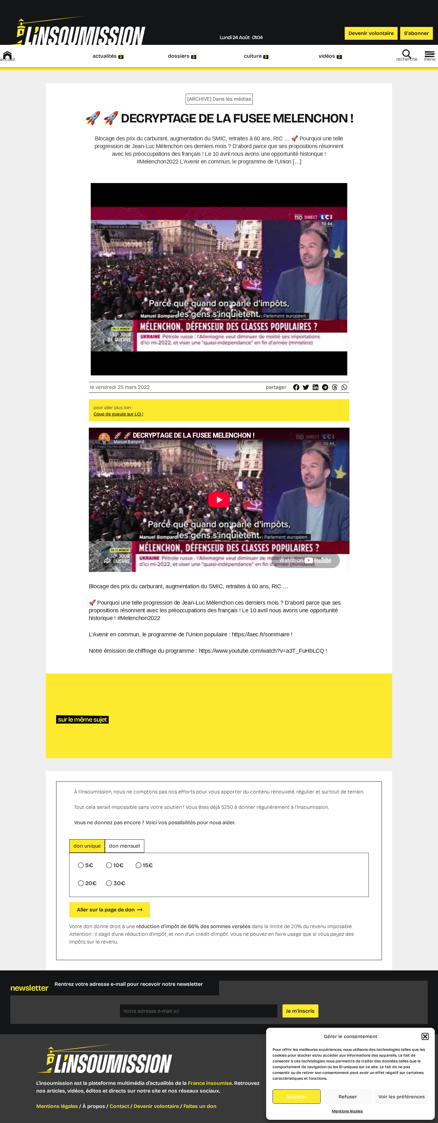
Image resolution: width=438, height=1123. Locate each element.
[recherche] (407, 54)
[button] (425, 1036)
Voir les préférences (401, 1097)
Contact (119, 1106)
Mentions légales (347, 1111)
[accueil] (7, 55)
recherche (406, 59)
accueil (7, 59)
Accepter (296, 1097)
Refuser (348, 1097)
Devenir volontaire (156, 1106)
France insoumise (210, 1083)
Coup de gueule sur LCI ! (118, 414)
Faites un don (199, 1106)
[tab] (87, 846)
